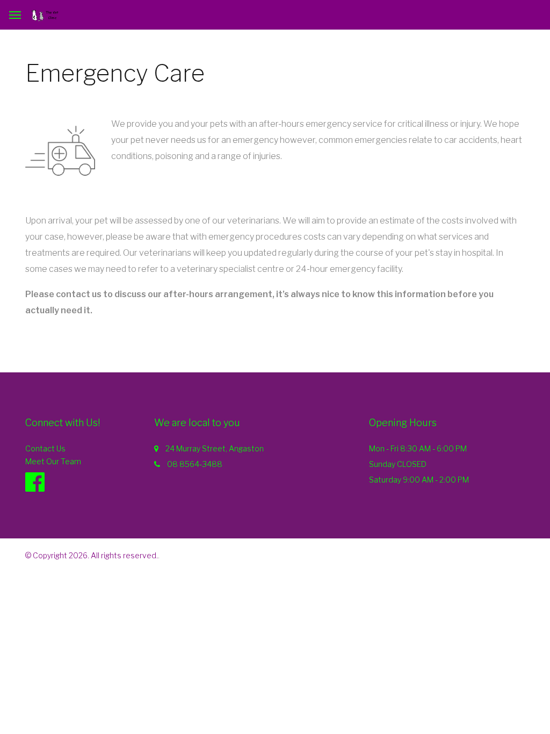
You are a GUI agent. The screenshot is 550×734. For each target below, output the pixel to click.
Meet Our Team (53, 461)
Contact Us (45, 448)
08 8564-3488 (194, 464)
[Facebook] (40, 481)
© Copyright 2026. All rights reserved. (91, 555)
